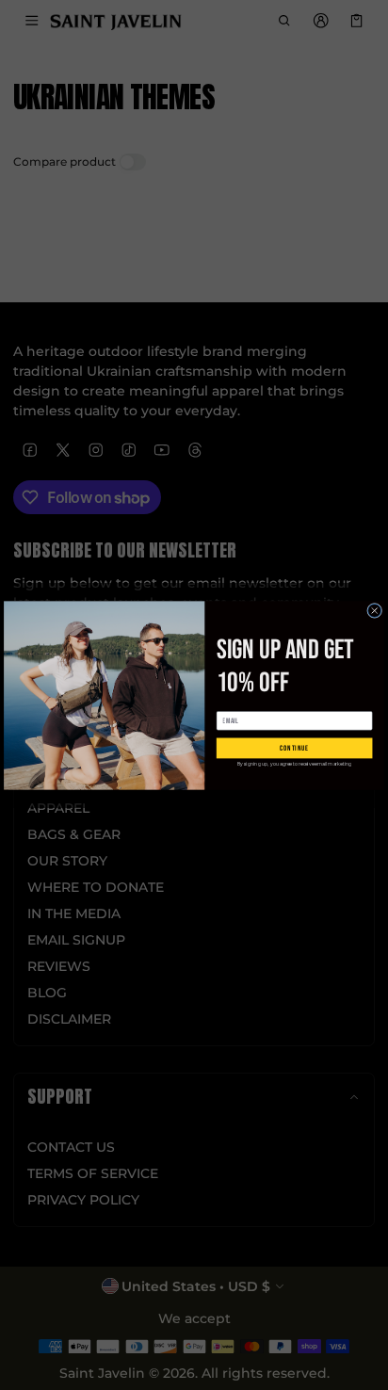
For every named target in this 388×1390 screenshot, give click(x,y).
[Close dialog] (374, 610)
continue (294, 747)
